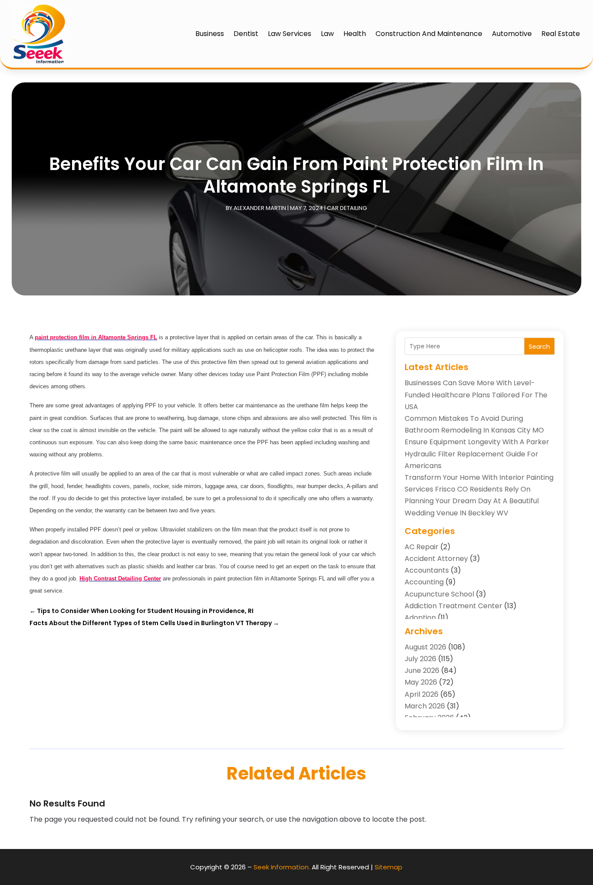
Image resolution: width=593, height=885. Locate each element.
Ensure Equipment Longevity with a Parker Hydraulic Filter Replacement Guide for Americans (477, 453)
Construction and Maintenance (429, 34)
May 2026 (421, 682)
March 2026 (425, 706)
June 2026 (422, 670)
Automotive (512, 34)
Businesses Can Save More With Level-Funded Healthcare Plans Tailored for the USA (476, 394)
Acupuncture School (439, 594)
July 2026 (420, 659)
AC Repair (421, 547)
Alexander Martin (260, 208)
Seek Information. (282, 867)
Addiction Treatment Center (453, 606)
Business (209, 34)
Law (327, 34)
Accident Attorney (436, 559)
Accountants (427, 570)
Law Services (289, 34)
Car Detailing (347, 208)
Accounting (424, 582)
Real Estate (560, 34)
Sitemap (388, 867)
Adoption (420, 618)
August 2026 (425, 647)
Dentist (246, 34)
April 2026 (421, 694)
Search (539, 346)
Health (354, 34)
